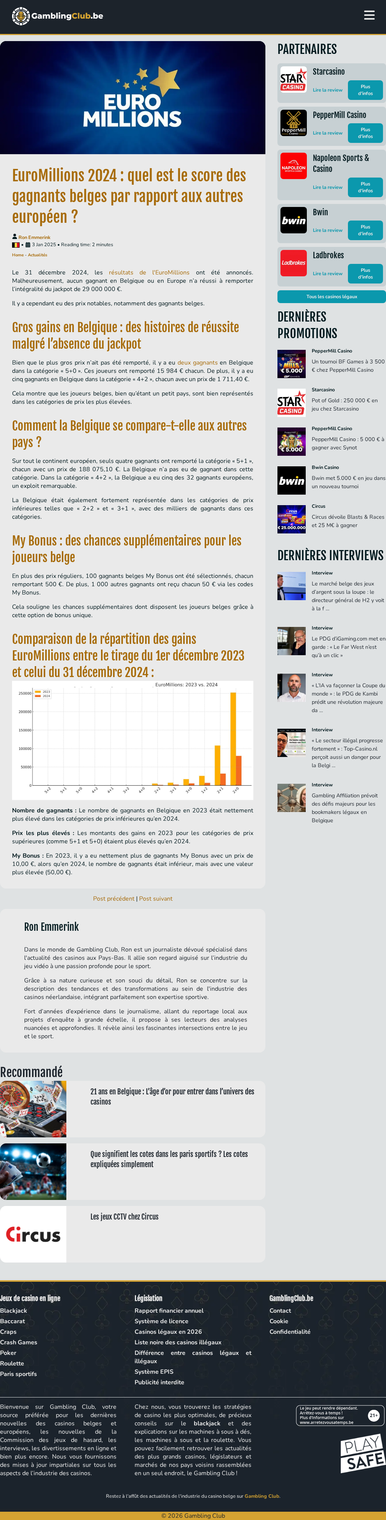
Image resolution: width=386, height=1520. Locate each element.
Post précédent (114, 899)
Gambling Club (262, 1496)
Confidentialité (290, 1332)
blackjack (207, 1423)
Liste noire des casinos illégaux (178, 1342)
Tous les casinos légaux (331, 296)
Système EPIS (154, 1372)
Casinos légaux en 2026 (168, 1332)
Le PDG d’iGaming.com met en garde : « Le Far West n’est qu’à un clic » (349, 647)
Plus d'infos (365, 90)
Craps (8, 1332)
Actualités (37, 255)
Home (18, 255)
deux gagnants (198, 363)
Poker (8, 1353)
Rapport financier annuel (169, 1311)
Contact (280, 1311)
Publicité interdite (159, 1382)
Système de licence (161, 1321)
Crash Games (18, 1342)
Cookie (279, 1321)
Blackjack (13, 1311)
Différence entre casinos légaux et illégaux (193, 1357)
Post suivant (156, 899)
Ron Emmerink (34, 237)
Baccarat (12, 1321)
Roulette (12, 1363)
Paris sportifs (18, 1374)
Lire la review (328, 90)
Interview (322, 573)
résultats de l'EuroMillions (149, 272)
